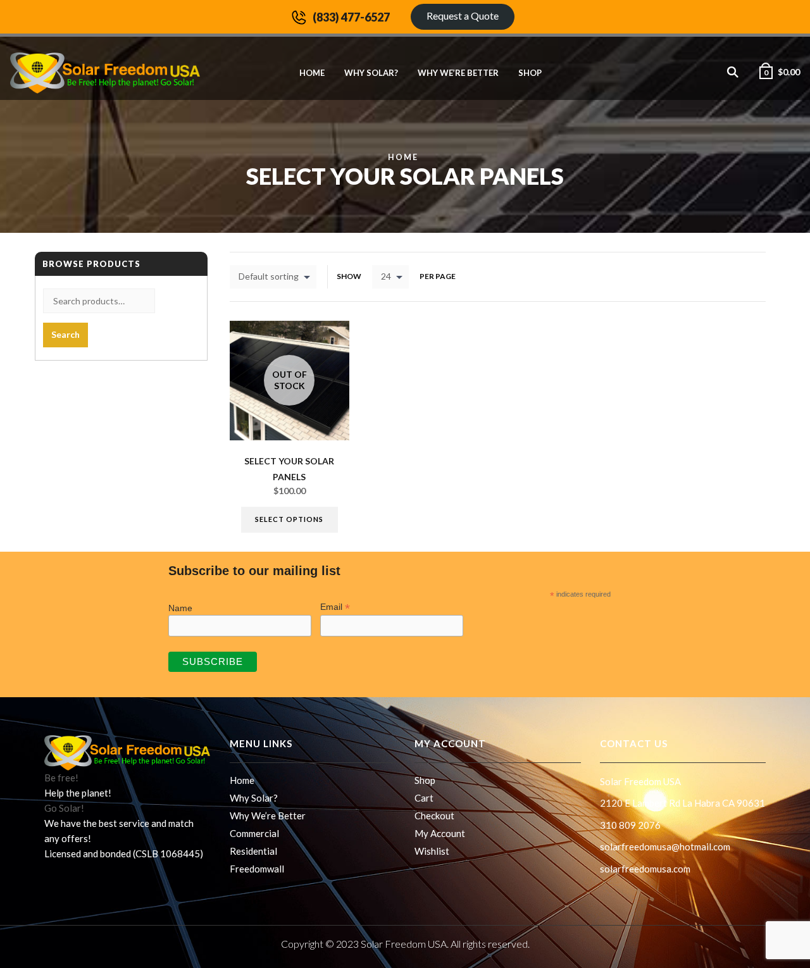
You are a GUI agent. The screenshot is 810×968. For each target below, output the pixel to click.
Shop (530, 73)
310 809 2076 (630, 825)
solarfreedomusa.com (645, 868)
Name (180, 608)
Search (65, 334)
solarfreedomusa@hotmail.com (665, 846)
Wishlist (431, 851)
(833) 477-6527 (351, 17)
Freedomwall (257, 868)
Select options (289, 519)
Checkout (434, 815)
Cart (423, 798)
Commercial (254, 833)
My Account (439, 833)
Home (312, 73)
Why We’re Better (458, 73)
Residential (253, 851)
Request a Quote (463, 15)
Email (335, 607)
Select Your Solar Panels (289, 469)
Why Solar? (371, 73)
